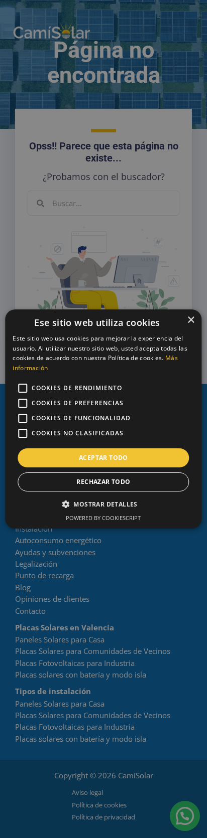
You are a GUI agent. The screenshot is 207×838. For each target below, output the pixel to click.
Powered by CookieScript (103, 518)
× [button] (190, 320)
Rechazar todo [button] (103, 481)
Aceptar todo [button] (103, 457)
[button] (103, 504)
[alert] (103, 419)
